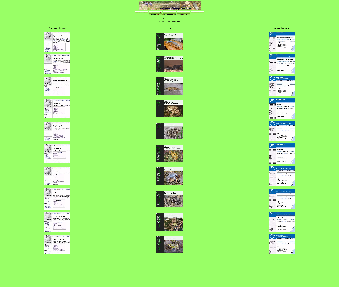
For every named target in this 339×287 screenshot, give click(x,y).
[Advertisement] (169, 277)
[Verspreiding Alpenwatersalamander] (282, 51)
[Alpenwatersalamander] (57, 51)
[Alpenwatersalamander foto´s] (169, 50)
